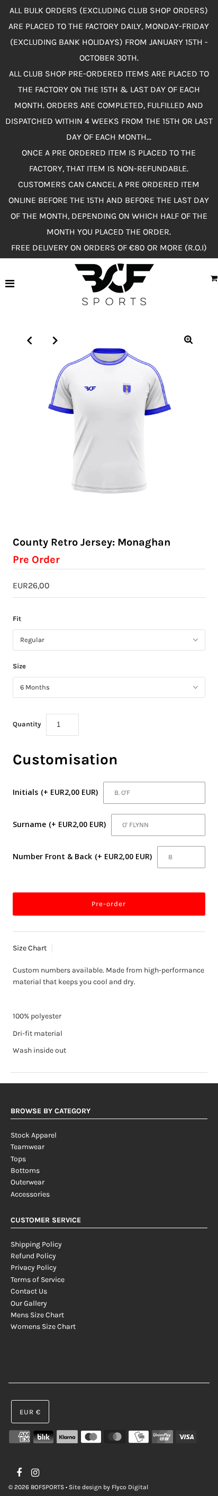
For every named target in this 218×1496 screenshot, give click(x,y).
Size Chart (30, 948)
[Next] (55, 340)
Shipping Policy (36, 1244)
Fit (17, 619)
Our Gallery (29, 1303)
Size (19, 666)
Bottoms (25, 1170)
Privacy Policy (34, 1267)
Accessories (30, 1194)
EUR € (30, 1412)
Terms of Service (38, 1279)
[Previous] (29, 340)
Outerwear (27, 1182)
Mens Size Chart (37, 1314)
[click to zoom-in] (188, 340)
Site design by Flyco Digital (108, 1487)
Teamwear (27, 1146)
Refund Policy (33, 1255)
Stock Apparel (34, 1135)
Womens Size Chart (43, 1326)
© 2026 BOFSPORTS (36, 1487)
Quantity (27, 724)
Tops (18, 1158)
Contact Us (29, 1291)
